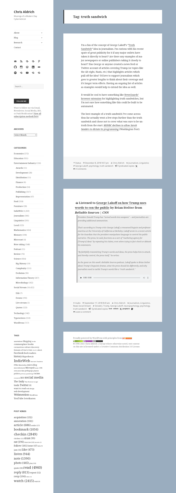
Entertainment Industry (25, 163)
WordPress (19, 322)
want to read (20, 388)
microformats (19, 368)
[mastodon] (132, 309)
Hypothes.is (28, 356)
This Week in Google (31, 382)
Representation (23, 196)
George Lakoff (81, 166)
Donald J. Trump (102, 306)
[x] (136, 166)
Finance (19, 182)
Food (16, 201)
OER (40, 368)
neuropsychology (131, 306)
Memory (18, 235)
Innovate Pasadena (37, 361)
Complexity (21, 268)
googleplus (126, 308)
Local (16, 225)
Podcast (17, 249)
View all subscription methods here (27, 115)
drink (29, 438)
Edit (18, 293)
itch (40, 446)
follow (20, 445)
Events (19, 298)
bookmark (26, 429)
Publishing (21, 192)
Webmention (21, 394)
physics (36, 371)
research (17, 378)
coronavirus (19, 347)
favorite (38, 442)
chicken (19, 438)
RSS (22, 377)
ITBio (16, 365)
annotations (18, 341)
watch (24, 481)
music (37, 368)
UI (30, 385)
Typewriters (19, 318)
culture (27, 347)
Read (75, 306)
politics (17, 373)
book (110, 308)
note (22, 458)
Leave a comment (83, 312)
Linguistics (19, 220)
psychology (29, 374)
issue (32, 445)
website (115, 308)
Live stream (21, 302)
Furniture (18, 206)
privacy (23, 374)
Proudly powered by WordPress (88, 338)
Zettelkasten (30, 398)
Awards (19, 168)
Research (18, 42)
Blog (16, 37)
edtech (39, 350)
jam (17, 450)
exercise (29, 442)
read (32, 467)
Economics (19, 153)
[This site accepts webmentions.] (88, 341)
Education (18, 158)
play (32, 463)
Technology (19, 313)
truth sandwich (106, 166)
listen (22, 454)
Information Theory (25, 278)
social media (34, 377)
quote (18, 468)
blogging (27, 341)
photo (21, 463)
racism (37, 373)
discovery (35, 347)
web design (30, 389)
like (28, 449)
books (34, 341)
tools (16, 385)
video (29, 477)
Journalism (19, 215)
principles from (115, 338)
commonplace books (24, 344)
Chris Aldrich (24, 12)
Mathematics (20, 230)
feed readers (30, 353)
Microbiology (22, 282)
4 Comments (80, 169)
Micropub (30, 367)
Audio (77, 303)
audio (35, 425)
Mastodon (23, 365)
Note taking (19, 244)
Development (22, 172)
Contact (17, 47)
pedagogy (29, 371)
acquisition (23, 417)
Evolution (20, 273)
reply (21, 472)
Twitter (24, 385)
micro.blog (32, 365)
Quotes (19, 307)
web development (21, 391)
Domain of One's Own (23, 350)
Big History (21, 263)
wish (37, 481)
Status (78, 163)
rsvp (20, 476)
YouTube (18, 398)
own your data (19, 371)
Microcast (18, 239)
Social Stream (20, 287)
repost (35, 472)
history (18, 356)
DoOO (35, 350)
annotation (23, 421)
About (16, 32)
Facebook (18, 352)
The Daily (19, 381)
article (22, 425)
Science (17, 258)
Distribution (21, 177)
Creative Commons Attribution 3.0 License (120, 346)
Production (21, 187)
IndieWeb (18, 211)
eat (19, 442)
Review (17, 254)
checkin (25, 434)
